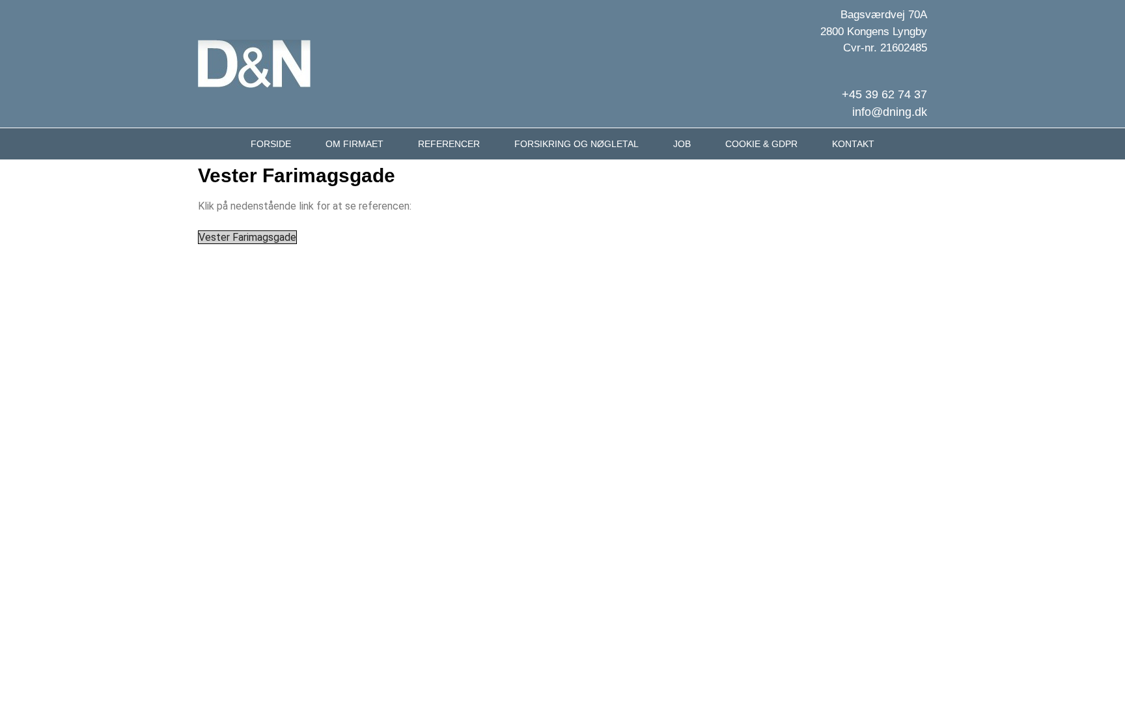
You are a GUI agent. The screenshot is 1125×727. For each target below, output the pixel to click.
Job (682, 144)
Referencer (449, 144)
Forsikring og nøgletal (576, 144)
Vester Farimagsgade (247, 237)
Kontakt (853, 144)
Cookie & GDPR (761, 144)
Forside (271, 144)
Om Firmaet (354, 144)
